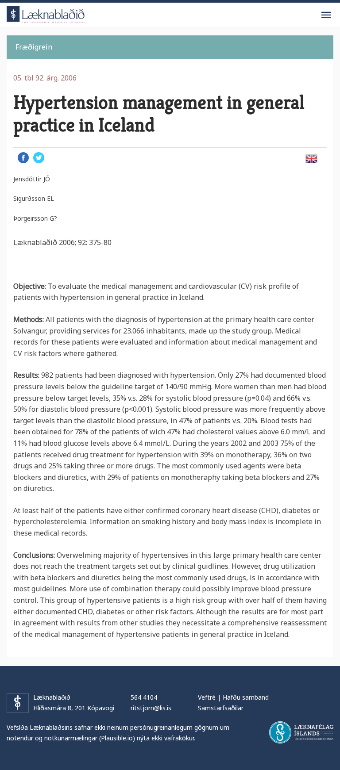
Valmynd (326, 15)
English (311, 158)
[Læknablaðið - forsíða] (46, 13)
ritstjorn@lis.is (151, 708)
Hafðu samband (246, 697)
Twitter (38, 157)
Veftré (207, 697)
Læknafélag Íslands (301, 732)
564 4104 (144, 697)
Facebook (23, 157)
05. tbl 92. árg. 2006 (45, 78)
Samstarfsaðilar (220, 708)
